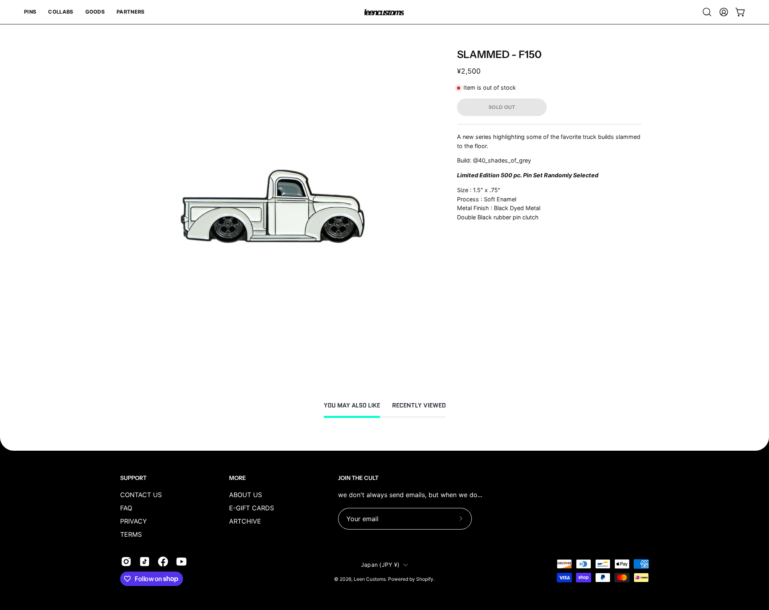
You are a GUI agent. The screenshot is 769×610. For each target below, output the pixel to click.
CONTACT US (141, 495)
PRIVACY (133, 521)
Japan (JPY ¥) (380, 564)
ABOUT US (245, 495)
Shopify (424, 579)
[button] (30, 12)
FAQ (126, 508)
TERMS (131, 534)
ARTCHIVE (245, 521)
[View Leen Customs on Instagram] (126, 562)
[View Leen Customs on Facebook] (163, 562)
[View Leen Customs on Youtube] (181, 562)
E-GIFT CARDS (251, 508)
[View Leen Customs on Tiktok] (145, 562)
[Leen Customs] (384, 12)
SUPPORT (133, 478)
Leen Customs (370, 579)
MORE (237, 478)
